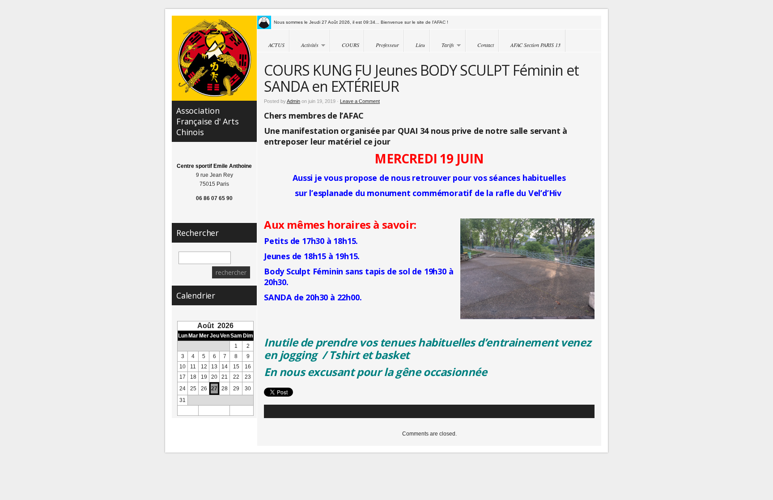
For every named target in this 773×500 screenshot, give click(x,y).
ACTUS (276, 44)
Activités (304, 45)
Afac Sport (214, 58)
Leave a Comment (360, 101)
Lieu (420, 44)
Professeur (387, 44)
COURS (350, 44)
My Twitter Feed (264, 22)
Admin (293, 101)
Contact (485, 44)
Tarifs (442, 45)
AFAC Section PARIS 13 (535, 44)
